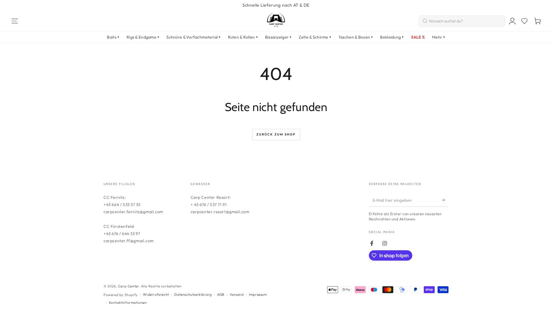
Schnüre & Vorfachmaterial (193, 37)
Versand (237, 294)
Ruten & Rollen (243, 37)
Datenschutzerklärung (193, 294)
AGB (221, 294)
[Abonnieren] (445, 200)
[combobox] (462, 21)
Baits (113, 37)
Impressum (258, 294)
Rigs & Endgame (142, 37)
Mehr (438, 37)
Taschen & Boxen (355, 37)
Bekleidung (391, 37)
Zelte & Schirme (315, 37)
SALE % (418, 37)
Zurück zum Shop (276, 134)
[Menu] (14, 21)
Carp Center (128, 286)
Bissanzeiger (278, 37)
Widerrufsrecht (156, 294)
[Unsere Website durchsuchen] (424, 21)
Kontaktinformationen (128, 302)
